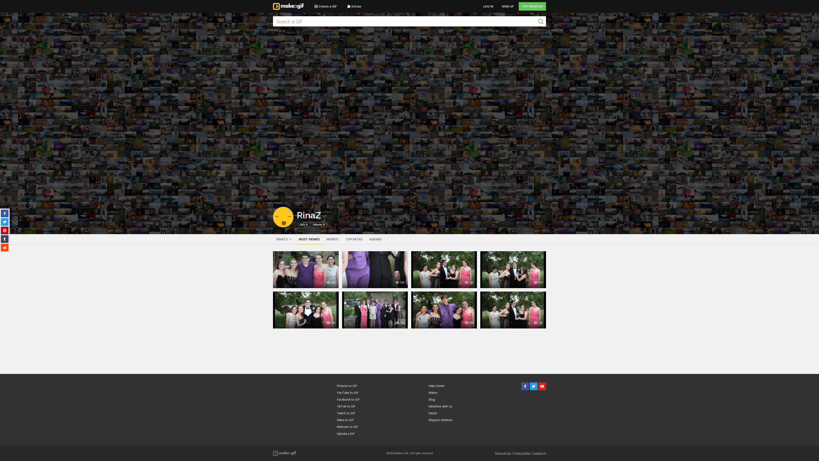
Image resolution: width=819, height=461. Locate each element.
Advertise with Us (440, 406)
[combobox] (409, 21)
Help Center (436, 386)
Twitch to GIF (346, 413)
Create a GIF (328, 6)
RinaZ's (282, 239)
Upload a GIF (346, 434)
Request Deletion (440, 420)
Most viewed (309, 239)
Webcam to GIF (347, 427)
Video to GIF (345, 420)
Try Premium (532, 6)
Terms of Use (503, 453)
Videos (433, 393)
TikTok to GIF (346, 406)
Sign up (508, 6)
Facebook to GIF (348, 399)
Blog (431, 399)
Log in (488, 6)
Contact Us (539, 453)
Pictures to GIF (347, 386)
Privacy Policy (522, 453)
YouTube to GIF (348, 393)
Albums (375, 239)
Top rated (354, 239)
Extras (356, 6)
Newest (333, 239)
